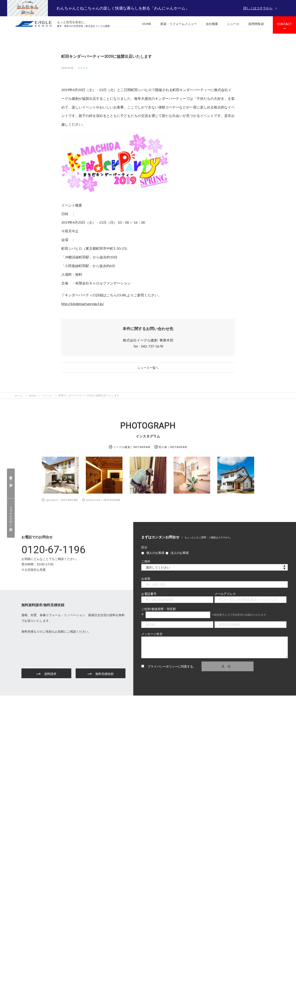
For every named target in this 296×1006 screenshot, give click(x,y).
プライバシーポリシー (163, 666)
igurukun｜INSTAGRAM (61, 500)
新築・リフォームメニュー (178, 24)
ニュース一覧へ (148, 367)
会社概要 (212, 24)
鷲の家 (172, 447)
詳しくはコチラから (258, 8)
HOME (146, 24)
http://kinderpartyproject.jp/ (82, 304)
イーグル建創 (131, 447)
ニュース (233, 24)
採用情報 (254, 24)
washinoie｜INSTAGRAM (102, 500)
